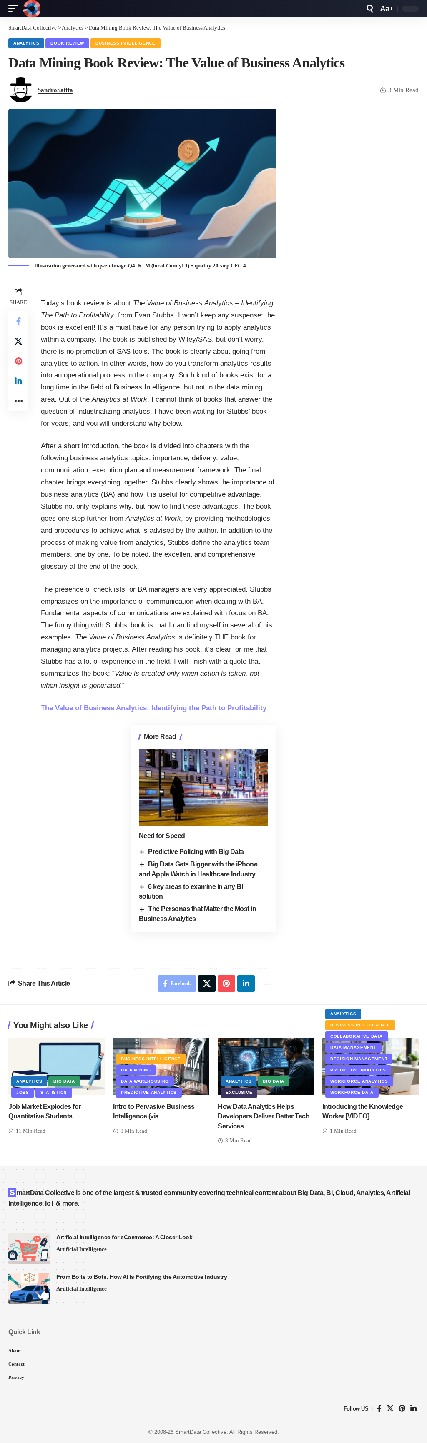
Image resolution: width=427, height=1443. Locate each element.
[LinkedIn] (413, 1409)
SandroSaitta (55, 90)
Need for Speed (162, 835)
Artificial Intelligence (81, 1249)
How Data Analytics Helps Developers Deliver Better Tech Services (263, 1116)
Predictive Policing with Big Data (196, 851)
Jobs (22, 1092)
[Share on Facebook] (18, 321)
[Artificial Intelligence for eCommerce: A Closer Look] (29, 1248)
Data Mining (136, 1070)
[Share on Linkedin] (18, 381)
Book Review (67, 43)
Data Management (353, 1047)
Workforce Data (352, 1092)
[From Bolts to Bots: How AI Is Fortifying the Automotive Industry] (29, 1288)
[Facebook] (379, 1409)
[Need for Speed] (203, 787)
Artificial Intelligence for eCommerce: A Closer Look (124, 1237)
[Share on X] (18, 341)
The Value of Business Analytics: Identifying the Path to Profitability (153, 708)
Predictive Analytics (149, 1092)
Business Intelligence (125, 43)
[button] (15, 8)
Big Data (64, 1081)
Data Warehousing (145, 1081)
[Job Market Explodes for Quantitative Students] (56, 1067)
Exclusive (239, 1092)
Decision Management (358, 1058)
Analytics (26, 43)
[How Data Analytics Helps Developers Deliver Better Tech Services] (266, 1067)
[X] (390, 1409)
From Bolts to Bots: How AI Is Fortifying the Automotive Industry (141, 1276)
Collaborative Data (356, 1036)
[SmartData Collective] (31, 8)
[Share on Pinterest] (18, 361)
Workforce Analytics (359, 1081)
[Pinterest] (402, 1409)
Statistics (53, 1092)
